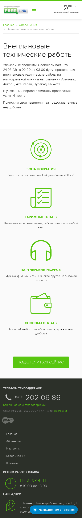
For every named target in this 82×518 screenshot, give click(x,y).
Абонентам (13, 441)
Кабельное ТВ (15, 456)
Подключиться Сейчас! (41, 362)
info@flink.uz (60, 410)
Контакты (12, 463)
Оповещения (28, 25)
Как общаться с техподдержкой (24, 405)
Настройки (13, 448)
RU (72, 6)
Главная (8, 25)
